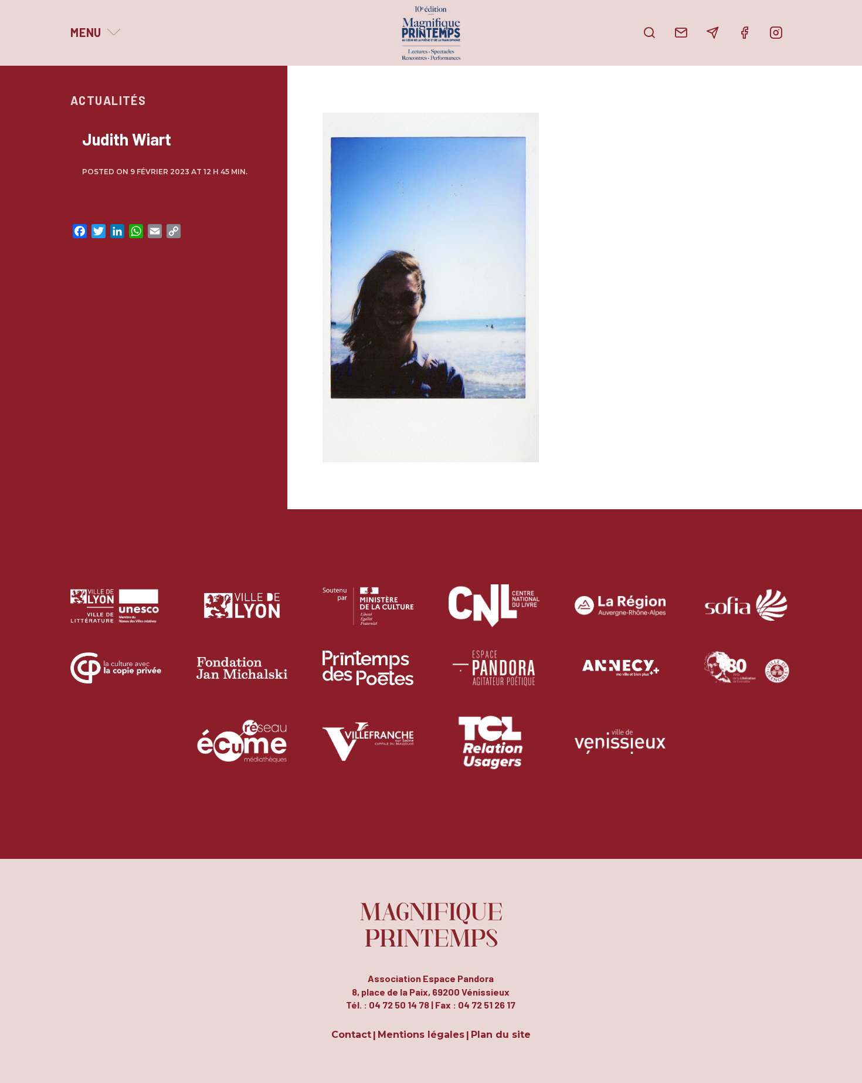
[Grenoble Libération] (746, 676)
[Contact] (681, 33)
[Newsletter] (712, 33)
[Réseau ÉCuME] (241, 750)
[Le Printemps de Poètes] (368, 676)
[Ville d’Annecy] (620, 676)
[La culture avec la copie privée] (115, 676)
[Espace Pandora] (494, 676)
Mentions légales (421, 1035)
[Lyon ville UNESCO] (115, 614)
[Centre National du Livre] (494, 614)
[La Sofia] (746, 614)
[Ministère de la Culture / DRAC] (368, 614)
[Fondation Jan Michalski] (241, 676)
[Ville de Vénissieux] (620, 750)
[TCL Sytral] (494, 750)
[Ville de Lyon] (241, 614)
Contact (351, 1035)
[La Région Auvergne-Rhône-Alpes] (620, 614)
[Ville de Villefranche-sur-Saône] (368, 750)
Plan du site (501, 1035)
